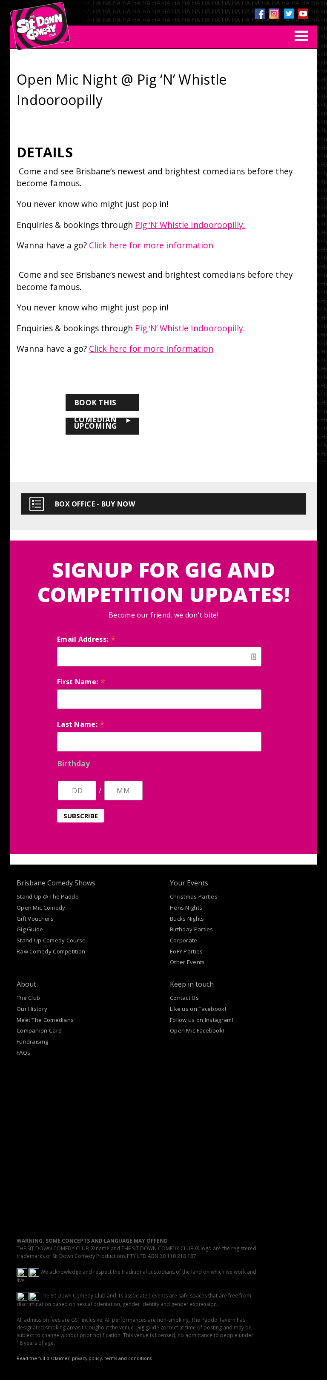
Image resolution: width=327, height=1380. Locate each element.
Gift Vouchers (35, 918)
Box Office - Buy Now (95, 504)
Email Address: (86, 639)
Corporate (184, 940)
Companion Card (39, 1030)
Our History (32, 1009)
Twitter (289, 14)
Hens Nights (186, 907)
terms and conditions (128, 1358)
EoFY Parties (186, 951)
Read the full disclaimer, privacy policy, (60, 1358)
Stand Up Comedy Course (51, 940)
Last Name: (81, 724)
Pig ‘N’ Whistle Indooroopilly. (190, 224)
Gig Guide (30, 929)
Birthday (73, 763)
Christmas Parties (194, 896)
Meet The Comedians (45, 1020)
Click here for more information (151, 245)
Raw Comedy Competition (51, 951)
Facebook (260, 14)
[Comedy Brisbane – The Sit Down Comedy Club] (40, 22)
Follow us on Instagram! (201, 1020)
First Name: (81, 681)
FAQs (23, 1052)
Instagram (274, 14)
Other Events (187, 962)
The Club (28, 998)
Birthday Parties (191, 929)
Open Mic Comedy (41, 907)
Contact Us (184, 998)
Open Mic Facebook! (197, 1030)
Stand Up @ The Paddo (48, 896)
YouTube (303, 14)
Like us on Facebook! (198, 1009)
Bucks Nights (187, 918)
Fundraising (32, 1041)
